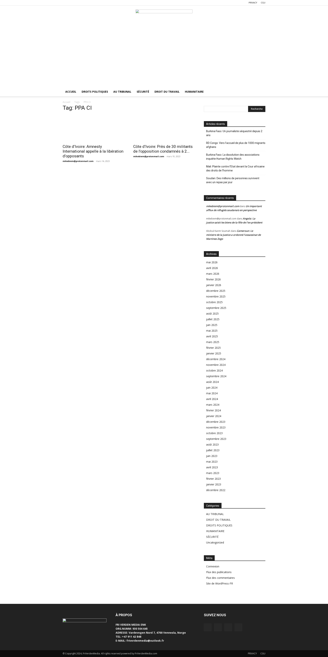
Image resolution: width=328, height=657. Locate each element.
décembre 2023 (215, 422)
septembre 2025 (216, 308)
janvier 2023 (213, 484)
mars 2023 (212, 473)
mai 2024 (212, 393)
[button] (260, 92)
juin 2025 (211, 325)
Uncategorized (215, 542)
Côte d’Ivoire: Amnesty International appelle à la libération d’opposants (93, 151)
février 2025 (213, 347)
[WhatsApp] (78, 2)
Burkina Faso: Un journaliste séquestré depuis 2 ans (234, 133)
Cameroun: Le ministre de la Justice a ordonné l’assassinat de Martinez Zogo (233, 235)
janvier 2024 (213, 416)
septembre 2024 (216, 376)
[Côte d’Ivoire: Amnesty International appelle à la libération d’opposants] (93, 128)
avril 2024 (212, 399)
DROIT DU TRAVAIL (167, 91)
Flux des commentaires (220, 578)
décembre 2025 (215, 291)
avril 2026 (212, 268)
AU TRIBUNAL (122, 91)
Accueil (66, 102)
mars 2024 (212, 404)
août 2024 (212, 382)
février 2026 (213, 279)
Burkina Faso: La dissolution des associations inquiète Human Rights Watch (232, 156)
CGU (263, 2)
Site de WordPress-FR (219, 583)
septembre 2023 (216, 439)
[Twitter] (72, 2)
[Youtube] (84, 2)
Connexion (212, 566)
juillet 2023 (212, 450)
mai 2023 (212, 461)
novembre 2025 (216, 296)
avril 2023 (212, 467)
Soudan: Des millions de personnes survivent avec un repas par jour (232, 180)
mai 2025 (212, 330)
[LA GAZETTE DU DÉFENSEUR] (164, 18)
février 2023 (213, 478)
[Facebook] (65, 2)
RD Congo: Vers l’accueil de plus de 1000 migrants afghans (235, 144)
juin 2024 (211, 387)
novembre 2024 (216, 365)
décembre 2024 (215, 359)
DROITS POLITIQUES (95, 91)
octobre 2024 (214, 370)
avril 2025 (212, 336)
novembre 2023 (216, 427)
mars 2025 (212, 342)
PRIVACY (253, 2)
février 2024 (213, 410)
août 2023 (212, 444)
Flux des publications (219, 572)
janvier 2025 (213, 353)
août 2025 (212, 313)
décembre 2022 (215, 490)
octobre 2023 (214, 433)
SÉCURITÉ (143, 91)
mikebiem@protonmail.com (78, 161)
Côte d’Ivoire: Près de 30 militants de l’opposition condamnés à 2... (163, 149)
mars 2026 (212, 273)
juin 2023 (211, 456)
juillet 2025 (212, 319)
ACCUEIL (70, 91)
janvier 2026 (213, 285)
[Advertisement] (164, 58)
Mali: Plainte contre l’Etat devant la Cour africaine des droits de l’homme (235, 168)
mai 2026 (212, 262)
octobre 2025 (214, 302)
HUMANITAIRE (194, 91)
